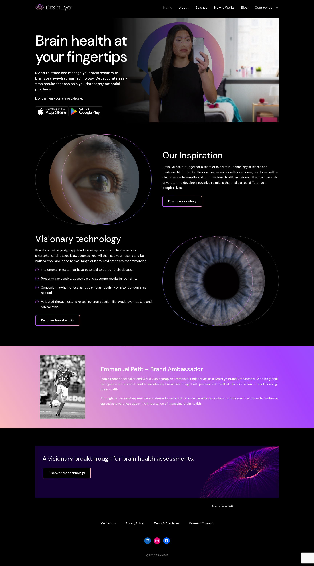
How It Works (224, 7)
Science (201, 7)
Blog (244, 7)
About (184, 7)
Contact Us (263, 7)
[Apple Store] (51, 111)
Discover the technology (66, 473)
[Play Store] (85, 111)
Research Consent (201, 523)
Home (167, 7)
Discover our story (182, 201)
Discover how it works (57, 320)
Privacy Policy (135, 523)
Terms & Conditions (166, 523)
